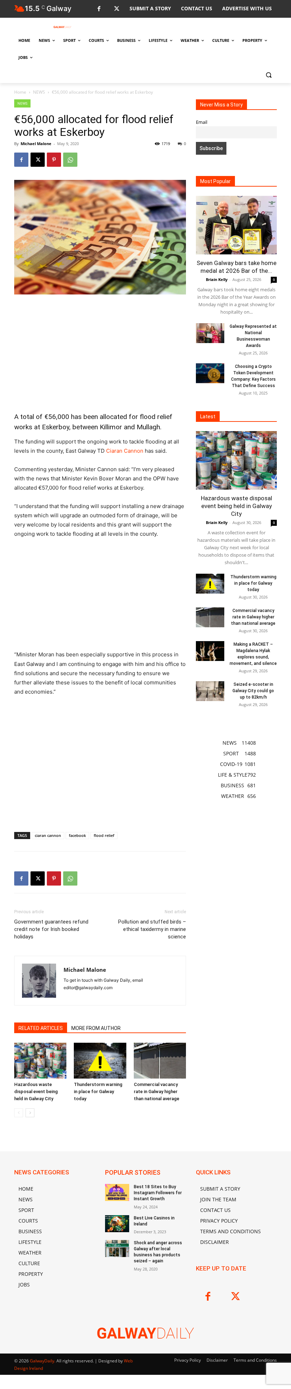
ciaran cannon (48, 835)
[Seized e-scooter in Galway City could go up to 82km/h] (210, 691)
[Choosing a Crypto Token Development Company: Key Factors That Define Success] (210, 373)
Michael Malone (36, 143)
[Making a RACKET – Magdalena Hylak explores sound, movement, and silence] (210, 651)
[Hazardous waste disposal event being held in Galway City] (40, 1061)
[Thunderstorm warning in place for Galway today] (100, 1061)
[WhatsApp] (70, 160)
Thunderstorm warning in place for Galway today (98, 1091)
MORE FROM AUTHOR (96, 1028)
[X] (117, 9)
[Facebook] (99, 9)
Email (201, 122)
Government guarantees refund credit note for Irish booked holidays (51, 929)
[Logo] (62, 27)
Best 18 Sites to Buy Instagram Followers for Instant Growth (158, 1192)
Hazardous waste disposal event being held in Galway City (36, 1091)
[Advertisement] (100, 353)
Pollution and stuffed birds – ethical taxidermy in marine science (152, 929)
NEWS (39, 92)
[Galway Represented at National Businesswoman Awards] (210, 333)
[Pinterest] (54, 160)
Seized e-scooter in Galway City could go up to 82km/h (253, 691)
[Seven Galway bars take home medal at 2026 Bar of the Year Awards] (236, 225)
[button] (268, 74)
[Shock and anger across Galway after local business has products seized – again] (117, 1248)
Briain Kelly (216, 279)
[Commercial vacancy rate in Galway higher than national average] (160, 1061)
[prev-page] (18, 1112)
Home (20, 92)
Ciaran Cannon (124, 450)
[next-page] (30, 1112)
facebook (77, 835)
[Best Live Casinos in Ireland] (117, 1223)
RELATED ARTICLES (40, 1028)
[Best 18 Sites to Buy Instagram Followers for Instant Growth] (117, 1192)
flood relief (104, 835)
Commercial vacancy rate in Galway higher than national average (156, 1091)
